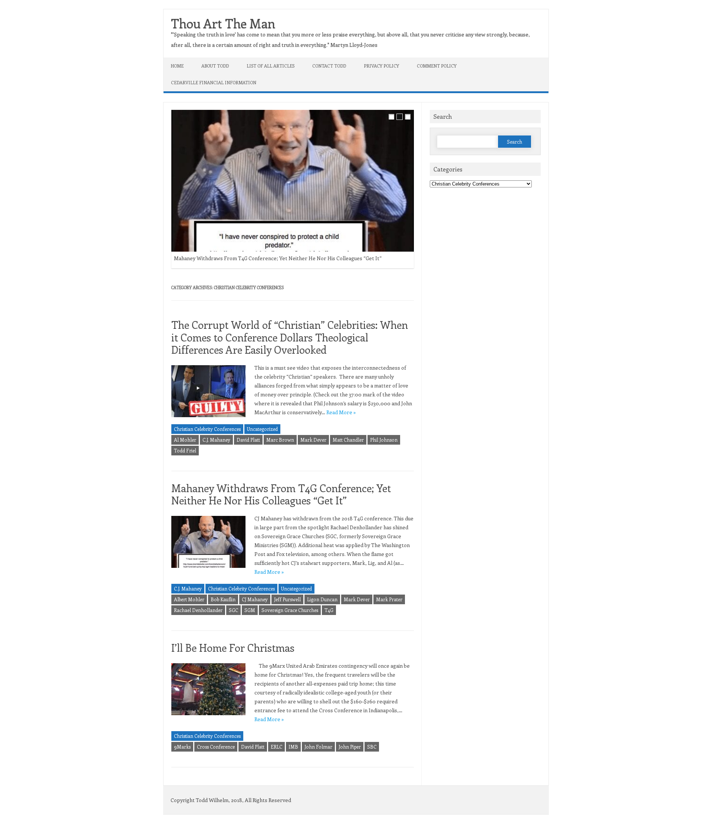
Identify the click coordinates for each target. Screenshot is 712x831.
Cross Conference (216, 746)
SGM (249, 610)
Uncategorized (262, 429)
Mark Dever (313, 439)
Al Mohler (185, 439)
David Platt (248, 439)
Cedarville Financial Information (213, 82)
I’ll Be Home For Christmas (232, 647)
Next (419, 108)
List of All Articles (270, 66)
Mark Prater (389, 599)
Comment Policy (436, 66)
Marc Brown (280, 439)
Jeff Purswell (287, 599)
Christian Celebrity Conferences (207, 429)
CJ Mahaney (255, 599)
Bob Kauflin (223, 599)
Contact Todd (329, 66)
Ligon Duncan (322, 599)
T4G (328, 610)
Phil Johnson (384, 439)
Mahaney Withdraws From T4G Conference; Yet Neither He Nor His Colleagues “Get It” (278, 258)
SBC (371, 746)
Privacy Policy (381, 66)
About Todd (215, 66)
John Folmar (318, 746)
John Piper (350, 746)
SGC (233, 610)
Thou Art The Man (223, 23)
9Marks (182, 746)
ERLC (276, 746)
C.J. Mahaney (216, 439)
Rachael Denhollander (198, 610)
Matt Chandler (348, 439)
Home (177, 66)
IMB (293, 746)
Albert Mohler (189, 599)
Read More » (341, 412)
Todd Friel (185, 450)
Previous (403, 108)
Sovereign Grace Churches (289, 610)
